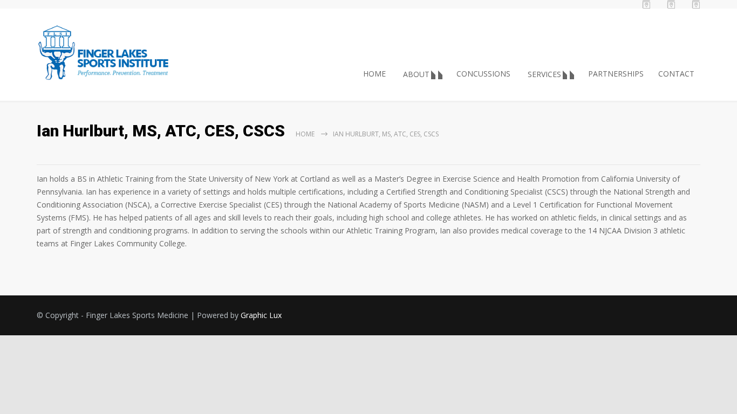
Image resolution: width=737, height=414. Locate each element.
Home (374, 73)
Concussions (483, 73)
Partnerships (616, 73)
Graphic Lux (261, 315)
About (416, 74)
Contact (676, 73)
